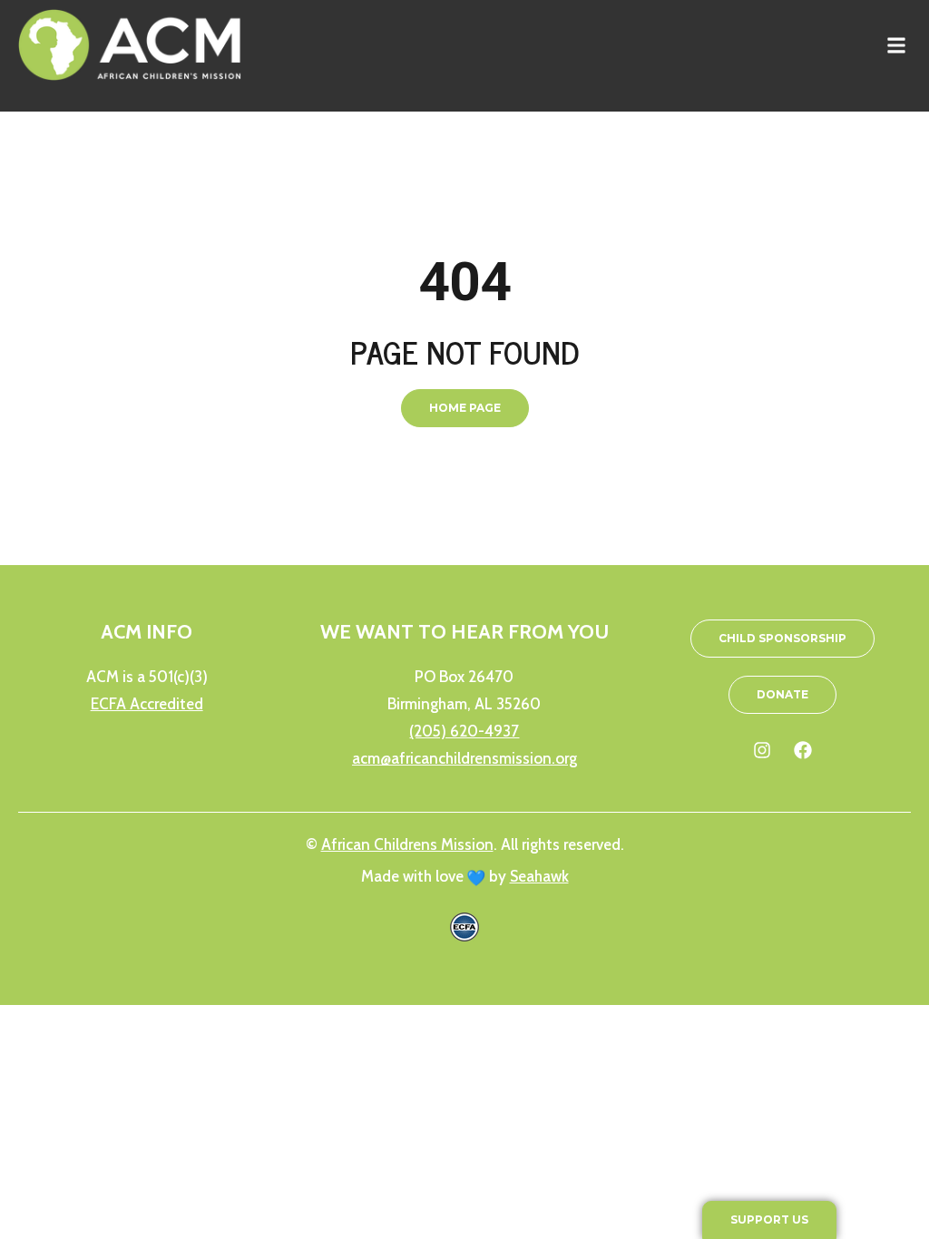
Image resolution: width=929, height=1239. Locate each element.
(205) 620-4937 (464, 731)
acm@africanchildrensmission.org (464, 758)
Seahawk (539, 876)
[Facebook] (803, 750)
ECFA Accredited (147, 704)
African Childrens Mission (407, 844)
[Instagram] (762, 750)
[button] (896, 45)
